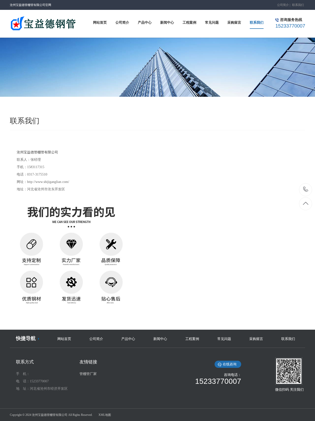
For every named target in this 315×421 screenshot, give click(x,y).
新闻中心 (160, 339)
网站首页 (64, 339)
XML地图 (104, 415)
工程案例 (192, 339)
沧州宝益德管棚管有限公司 (37, 152)
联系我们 (298, 5)
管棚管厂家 (88, 374)
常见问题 (224, 339)
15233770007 (305, 189)
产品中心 (128, 339)
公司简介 (283, 5)
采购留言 (256, 339)
